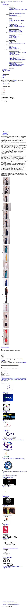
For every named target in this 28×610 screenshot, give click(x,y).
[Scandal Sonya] (3, 94)
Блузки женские (14, 378)
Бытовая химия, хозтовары (15, 16)
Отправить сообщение (5, 365)
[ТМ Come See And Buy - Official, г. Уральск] (10, 546)
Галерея (5, 133)
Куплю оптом (6, 70)
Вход (4, 75)
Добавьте (15, 80)
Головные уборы (12, 8)
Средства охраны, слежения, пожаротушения (15, 62)
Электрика (11, 68)
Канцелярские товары (14, 29)
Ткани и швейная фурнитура (15, 65)
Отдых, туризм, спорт (14, 36)
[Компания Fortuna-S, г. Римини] (8, 470)
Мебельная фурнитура (14, 51)
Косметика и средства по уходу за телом (18, 9)
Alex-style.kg (6, 524)
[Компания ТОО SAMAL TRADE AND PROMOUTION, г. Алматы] (6, 457)
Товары (5, 69)
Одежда (10, 12)
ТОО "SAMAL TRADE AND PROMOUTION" (14, 458)
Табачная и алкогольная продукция (17, 26)
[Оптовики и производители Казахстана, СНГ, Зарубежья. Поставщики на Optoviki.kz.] (14, 2)
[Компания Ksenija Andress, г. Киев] (9, 485)
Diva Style (5, 392)
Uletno (4, 420)
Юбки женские (4, 380)
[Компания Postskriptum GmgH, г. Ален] (10, 438)
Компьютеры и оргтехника (15, 30)
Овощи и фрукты (13, 24)
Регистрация (6, 74)
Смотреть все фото (5, 347)
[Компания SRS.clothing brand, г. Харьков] (6, 556)
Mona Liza (5, 534)
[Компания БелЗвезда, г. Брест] (6, 410)
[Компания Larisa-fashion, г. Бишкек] (5, 495)
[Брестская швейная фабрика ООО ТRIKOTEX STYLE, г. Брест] (10, 476)
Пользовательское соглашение (10, 602)
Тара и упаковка (12, 47)
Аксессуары (11, 7)
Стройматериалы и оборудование (16, 64)
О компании (6, 131)
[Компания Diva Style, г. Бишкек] (8, 391)
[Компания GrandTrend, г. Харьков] (8, 504)
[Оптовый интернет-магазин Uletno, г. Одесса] (9, 419)
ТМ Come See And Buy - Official (10, 548)
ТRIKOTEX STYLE (8, 477)
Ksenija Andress (6, 486)
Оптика (10, 42)
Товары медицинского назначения (17, 43)
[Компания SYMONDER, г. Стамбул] (7, 429)
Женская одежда (6, 378)
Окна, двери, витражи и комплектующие (14, 55)
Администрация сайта (8, 601)
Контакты (5, 134)
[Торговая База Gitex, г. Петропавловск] (7, 448)
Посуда (10, 19)
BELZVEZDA (6, 411)
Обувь (10, 10)
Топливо (11, 66)
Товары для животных (14, 48)
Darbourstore (6, 538)
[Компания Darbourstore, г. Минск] (10, 537)
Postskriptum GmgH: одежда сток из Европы (13, 439)
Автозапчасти (12, 40)
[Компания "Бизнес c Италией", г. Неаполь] (9, 513)
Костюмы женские (5, 379)
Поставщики (6, 4)
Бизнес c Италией (7, 515)
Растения (11, 46)
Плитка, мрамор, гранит (14, 58)
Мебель (10, 18)
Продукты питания (13, 25)
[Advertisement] (14, 116)
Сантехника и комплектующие (16, 60)
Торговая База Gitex (7, 449)
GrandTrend (5, 505)
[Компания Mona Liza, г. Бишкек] (5, 532)
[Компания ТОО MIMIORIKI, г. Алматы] (8, 565)
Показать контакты (22, 362)
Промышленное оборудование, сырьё (17, 59)
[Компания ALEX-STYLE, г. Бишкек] (7, 523)
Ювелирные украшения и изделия (17, 13)
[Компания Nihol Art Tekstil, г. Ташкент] (8, 400)
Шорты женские (22, 379)
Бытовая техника (13, 15)
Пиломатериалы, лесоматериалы (16, 57)
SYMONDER (6, 430)
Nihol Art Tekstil (6, 401)
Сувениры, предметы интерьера (16, 20)
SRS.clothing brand (7, 557)
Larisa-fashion (6, 496)
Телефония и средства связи (15, 31)
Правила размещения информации (11, 604)
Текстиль (11, 21)
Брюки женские (22, 378)
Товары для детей (13, 37)
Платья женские (13, 379)
